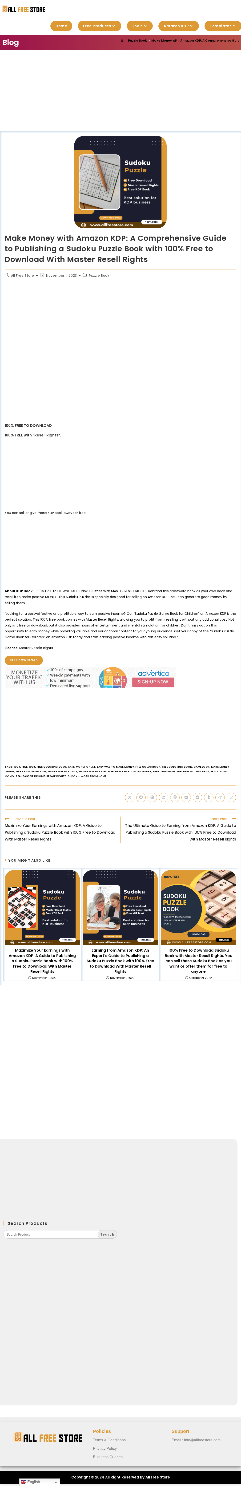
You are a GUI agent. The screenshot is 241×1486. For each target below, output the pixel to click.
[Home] (122, 40)
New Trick (122, 771)
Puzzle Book (99, 275)
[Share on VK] (186, 797)
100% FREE (21, 767)
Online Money (141, 771)
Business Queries (108, 1457)
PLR (179, 771)
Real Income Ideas (196, 771)
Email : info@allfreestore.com (196, 1440)
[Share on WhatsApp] (231, 797)
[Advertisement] (120, 96)
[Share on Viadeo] (220, 797)
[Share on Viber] (175, 797)
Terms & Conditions (109, 1440)
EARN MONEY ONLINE (82, 767)
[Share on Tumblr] (208, 797)
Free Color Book (148, 767)
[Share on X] (129, 797)
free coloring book (177, 767)
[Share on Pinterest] (152, 797)
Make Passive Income (31, 771)
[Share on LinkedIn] (163, 797)
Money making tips (93, 771)
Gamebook (201, 767)
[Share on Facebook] (141, 797)
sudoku (73, 776)
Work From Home (93, 776)
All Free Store (22, 275)
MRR (111, 771)
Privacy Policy (105, 1449)
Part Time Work (164, 771)
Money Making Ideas (62, 771)
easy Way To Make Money (115, 767)
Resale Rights (56, 776)
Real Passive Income (30, 776)
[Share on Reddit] (197, 797)
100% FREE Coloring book (48, 767)
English (33, 1482)
